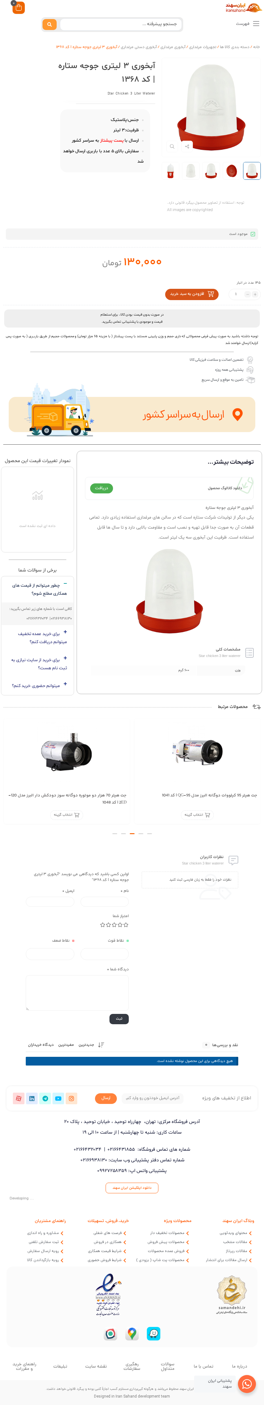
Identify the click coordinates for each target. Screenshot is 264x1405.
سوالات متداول (167, 1366)
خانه (256, 47)
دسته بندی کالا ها (235, 47)
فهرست (243, 24)
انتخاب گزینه (193, 815)
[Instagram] (71, 1098)
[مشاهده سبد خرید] (19, 8)
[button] (149, 833)
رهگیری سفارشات (132, 1366)
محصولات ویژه (178, 1221)
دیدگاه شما (118, 969)
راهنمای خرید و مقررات (24, 1366)
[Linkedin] (32, 1098)
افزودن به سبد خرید (187, 294)
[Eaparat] (18, 1098)
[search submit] (49, 24)
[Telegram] (45, 1098)
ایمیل (68, 891)
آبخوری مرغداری (172, 47)
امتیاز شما (121, 916)
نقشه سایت (96, 1366)
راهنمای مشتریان (50, 1221)
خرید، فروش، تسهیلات (108, 1221)
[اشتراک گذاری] (187, 146)
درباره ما (239, 1366)
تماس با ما (203, 1366)
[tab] (38, 589)
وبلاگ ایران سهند (238, 1221)
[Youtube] (58, 1098)
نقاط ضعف (61, 941)
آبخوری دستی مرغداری (139, 47)
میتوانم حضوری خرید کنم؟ (36, 686)
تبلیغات (60, 1366)
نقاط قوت (116, 941)
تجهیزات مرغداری (202, 47)
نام (124, 891)
